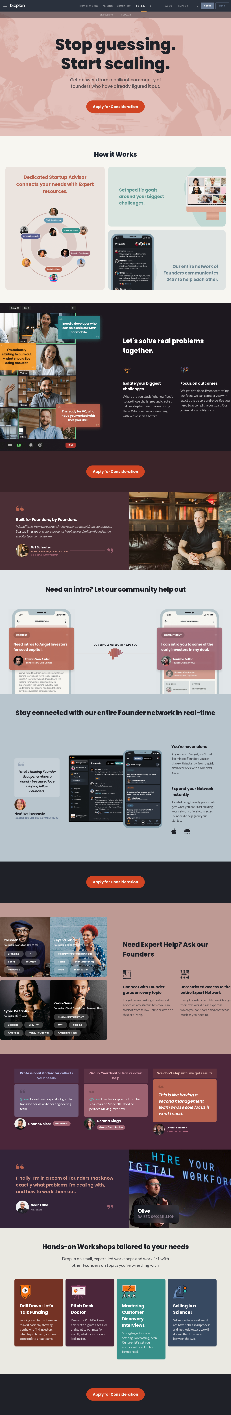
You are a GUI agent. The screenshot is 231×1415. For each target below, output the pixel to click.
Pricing (108, 6)
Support (184, 6)
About (169, 6)
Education (124, 6)
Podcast (126, 15)
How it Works (88, 6)
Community (144, 6)
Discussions (107, 15)
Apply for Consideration (115, 106)
